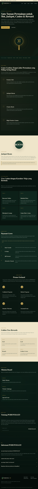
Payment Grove (26, 478)
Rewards (35, 3)
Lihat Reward (13, 27)
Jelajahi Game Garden (5, 27)
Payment (32, 3)
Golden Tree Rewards (34, 478)
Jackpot (25, 3)
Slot (22, 3)
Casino (28, 3)
